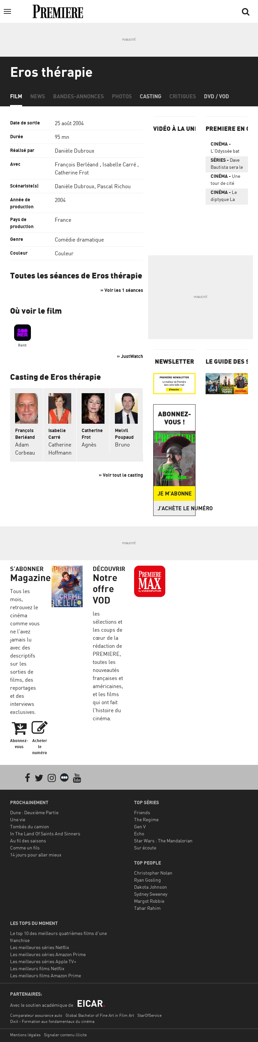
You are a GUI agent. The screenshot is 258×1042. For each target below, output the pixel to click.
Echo (139, 833)
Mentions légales (25, 1034)
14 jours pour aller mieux (35, 854)
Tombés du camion (29, 826)
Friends (142, 812)
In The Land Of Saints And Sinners (45, 833)
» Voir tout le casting (121, 475)
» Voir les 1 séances (121, 290)
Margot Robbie (149, 901)
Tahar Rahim (147, 908)
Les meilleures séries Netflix (39, 947)
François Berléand (76, 164)
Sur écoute (145, 847)
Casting (150, 96)
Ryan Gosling (147, 880)
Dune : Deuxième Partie (34, 812)
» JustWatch (130, 356)
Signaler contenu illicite (65, 1034)
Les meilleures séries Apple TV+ (43, 961)
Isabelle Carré (119, 164)
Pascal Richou (114, 186)
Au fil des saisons (28, 840)
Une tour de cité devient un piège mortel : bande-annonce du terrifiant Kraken (227, 181)
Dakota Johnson (150, 887)
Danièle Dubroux (74, 150)
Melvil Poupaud (124, 433)
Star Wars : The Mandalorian (163, 840)
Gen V (140, 826)
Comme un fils (25, 847)
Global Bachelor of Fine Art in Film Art (100, 1015)
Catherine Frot (72, 172)
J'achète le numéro (176, 508)
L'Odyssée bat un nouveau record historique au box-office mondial (225, 148)
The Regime (146, 819)
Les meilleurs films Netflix (37, 968)
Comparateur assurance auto (36, 1015)
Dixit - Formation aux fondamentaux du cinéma (52, 1021)
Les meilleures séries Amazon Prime (48, 954)
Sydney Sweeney (150, 894)
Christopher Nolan (153, 873)
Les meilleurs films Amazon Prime (45, 975)
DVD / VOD (216, 96)
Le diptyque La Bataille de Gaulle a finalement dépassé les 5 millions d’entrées (224, 197)
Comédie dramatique (79, 239)
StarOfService (149, 1015)
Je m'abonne (175, 493)
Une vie (17, 819)
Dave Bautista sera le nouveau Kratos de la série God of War (227, 164)
